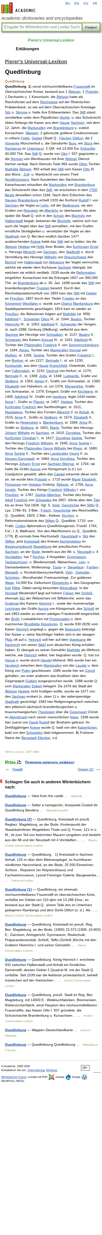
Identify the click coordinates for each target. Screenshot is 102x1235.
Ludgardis (71, 376)
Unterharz (35, 148)
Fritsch (46, 510)
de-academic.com (19, 7)
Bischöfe (64, 221)
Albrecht (29, 252)
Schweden (43, 500)
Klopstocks (60, 583)
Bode (36, 552)
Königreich (13, 303)
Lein (81, 562)
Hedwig (24, 247)
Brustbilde (32, 624)
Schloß (86, 593)
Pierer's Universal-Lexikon (51, 40)
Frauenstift (82, 86)
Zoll (26, 174)
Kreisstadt (32, 541)
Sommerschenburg (84, 345)
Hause (65, 123)
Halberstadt (14, 221)
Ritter (16, 588)
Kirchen (68, 515)
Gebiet (37, 138)
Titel (96, 500)
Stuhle (65, 117)
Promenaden (60, 619)
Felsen (68, 593)
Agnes (24, 350)
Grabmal (12, 603)
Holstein (35, 484)
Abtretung (56, 262)
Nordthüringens (17, 179)
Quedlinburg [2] (18, 819)
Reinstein (31, 210)
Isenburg (59, 397)
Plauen (38, 402)
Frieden (68, 298)
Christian (29, 438)
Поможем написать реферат (50, 762)
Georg (48, 448)
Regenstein (29, 422)
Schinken (12, 577)
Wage (9, 583)
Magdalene (14, 412)
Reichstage (49, 102)
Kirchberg (85, 391)
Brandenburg (63, 128)
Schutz (58, 216)
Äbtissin (74, 92)
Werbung (51, 1070)
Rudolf (83, 200)
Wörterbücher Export (13, 1076)
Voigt (56, 505)
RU (67, 3)
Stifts (91, 505)
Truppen (43, 288)
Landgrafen (59, 453)
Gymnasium (76, 557)
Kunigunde (13, 366)
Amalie (10, 490)
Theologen (46, 712)
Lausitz (81, 665)
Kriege (35, 241)
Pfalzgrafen (33, 345)
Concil (90, 671)
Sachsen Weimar (61, 464)
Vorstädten (13, 557)
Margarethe (74, 386)
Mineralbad (68, 588)
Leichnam (12, 608)
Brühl (15, 619)
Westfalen (30, 303)
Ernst (94, 247)
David (33, 722)
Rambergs (13, 148)
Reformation (86, 272)
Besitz (9, 195)
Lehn (45, 205)
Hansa (10, 660)
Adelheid (12, 319)
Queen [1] (85, 769)
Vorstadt (11, 593)
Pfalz (9, 640)
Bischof (10, 262)
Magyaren (73, 629)
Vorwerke (12, 143)
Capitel (59, 474)
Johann (11, 433)
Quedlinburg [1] (18, 889)
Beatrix (76, 319)
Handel (46, 660)
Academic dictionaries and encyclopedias (42, 18)
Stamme (11, 335)
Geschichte (70, 505)
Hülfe (40, 247)
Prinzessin (13, 484)
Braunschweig (75, 257)
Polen (26, 671)
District (66, 303)
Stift (83, 112)
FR (95, 3)
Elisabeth (12, 386)
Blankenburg (83, 303)
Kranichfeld (58, 366)
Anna (9, 402)
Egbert (37, 686)
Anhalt (84, 412)
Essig (57, 567)
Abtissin (71, 159)
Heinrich (45, 603)
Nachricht (12, 645)
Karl (8, 588)
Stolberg (11, 381)
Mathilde (11, 169)
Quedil (17, 769)
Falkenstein (21, 371)
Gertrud (52, 371)
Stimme (21, 112)
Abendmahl (18, 717)
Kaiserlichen (87, 727)
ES (86, 3)
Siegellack (75, 567)
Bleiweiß (11, 572)
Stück (88, 143)
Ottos (83, 164)
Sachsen (77, 123)
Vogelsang (77, 640)
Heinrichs (12, 324)
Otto (64, 154)
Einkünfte (87, 148)
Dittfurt (78, 138)
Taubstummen (16, 562)
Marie (54, 428)
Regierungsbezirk (18, 546)
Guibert (31, 681)
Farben (92, 567)
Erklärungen (27, 49)
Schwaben (54, 335)
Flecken (65, 138)
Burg (72, 143)
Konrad (47, 340)
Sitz (8, 112)
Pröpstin (91, 92)
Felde (25, 138)
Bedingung (70, 205)
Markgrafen (36, 128)
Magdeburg (42, 546)
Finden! (91, 27)
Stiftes (50, 521)
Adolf (9, 500)
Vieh (68, 572)
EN (77, 3)
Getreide (82, 572)
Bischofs (78, 216)
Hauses (11, 200)
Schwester (32, 319)
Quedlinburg (15, 796)
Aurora (35, 469)
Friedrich (50, 345)
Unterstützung (36, 1070)
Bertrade (52, 360)
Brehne (17, 360)
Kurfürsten (81, 247)
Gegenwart (78, 712)
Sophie (38, 355)
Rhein (77, 448)
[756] (93, 190)
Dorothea (73, 433)
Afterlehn (51, 210)
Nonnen (17, 159)
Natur (74, 717)
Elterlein (44, 738)
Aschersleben (70, 541)
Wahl (42, 645)
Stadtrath (12, 236)
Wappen (32, 133)
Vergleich (12, 665)
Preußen (17, 298)
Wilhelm (50, 257)
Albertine (54, 495)
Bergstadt (29, 738)
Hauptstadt (69, 536)
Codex (20, 526)
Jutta (43, 376)
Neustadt (84, 552)
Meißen (11, 355)
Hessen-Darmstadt (19, 459)
